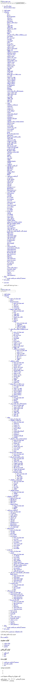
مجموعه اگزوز (14, 396)
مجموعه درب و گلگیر (19, 348)
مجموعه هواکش (14, 490)
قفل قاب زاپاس (17, 390)
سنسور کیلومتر (17, 561)
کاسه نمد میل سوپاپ (19, 469)
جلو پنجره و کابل (11, 246)
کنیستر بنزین (16, 447)
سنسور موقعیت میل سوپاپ (20, 563)
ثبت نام (6, 7)
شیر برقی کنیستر (18, 446)
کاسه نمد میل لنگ (18, 467)
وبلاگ (5, 276)
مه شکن (15, 320)
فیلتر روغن (19, 478)
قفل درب (15, 387)
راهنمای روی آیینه (21, 327)
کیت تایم (15, 482)
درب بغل (19, 356)
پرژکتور (15, 318)
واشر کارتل (16, 466)
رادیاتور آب (13, 513)
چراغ (14, 312)
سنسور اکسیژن (17, 566)
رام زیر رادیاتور (17, 374)
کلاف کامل (16, 380)
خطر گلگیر (16, 315)
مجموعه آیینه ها (14, 301)
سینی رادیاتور (16, 365)
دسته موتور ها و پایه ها (16, 452)
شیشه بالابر (16, 577)
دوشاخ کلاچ (13, 501)
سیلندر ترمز (16, 545)
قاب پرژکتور (16, 344)
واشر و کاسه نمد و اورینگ (17, 457)
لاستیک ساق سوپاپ (18, 431)
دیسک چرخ (16, 542)
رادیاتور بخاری (14, 514)
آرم (11, 615)
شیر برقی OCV (17, 569)
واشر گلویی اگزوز (18, 464)
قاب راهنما (16, 347)
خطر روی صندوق (18, 316)
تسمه (14, 450)
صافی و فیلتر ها (17, 472)
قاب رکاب (16, 409)
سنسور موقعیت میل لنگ (20, 565)
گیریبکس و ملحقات (12, 165)
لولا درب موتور (20, 353)
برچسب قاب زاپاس (15, 616)
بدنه (8, 13)
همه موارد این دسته (15, 298)
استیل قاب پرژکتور (18, 345)
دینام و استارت (14, 583)
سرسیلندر (16, 423)
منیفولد (15, 400)
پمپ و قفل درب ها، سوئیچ (17, 383)
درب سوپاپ (16, 426)
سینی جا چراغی (17, 364)
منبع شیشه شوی (17, 596)
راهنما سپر (19, 324)
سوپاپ (15, 429)
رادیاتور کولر (13, 516)
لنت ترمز (15, 539)
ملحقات (15, 437)
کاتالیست (15, 402)
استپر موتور (16, 558)
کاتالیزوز (15, 399)
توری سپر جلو (17, 335)
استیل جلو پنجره (14, 618)
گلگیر (18, 359)
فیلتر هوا (19, 475)
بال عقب (15, 414)
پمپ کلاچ (12, 502)
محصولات (6, 11)
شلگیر (15, 379)
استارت (15, 586)
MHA (14, 508)
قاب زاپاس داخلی (18, 408)
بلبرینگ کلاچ (13, 499)
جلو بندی (12, 531)
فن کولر (12, 519)
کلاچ (5, 654)
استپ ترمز (16, 557)
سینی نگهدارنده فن (18, 370)
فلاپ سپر (16, 411)
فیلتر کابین (19, 476)
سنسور (12, 552)
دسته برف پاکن (17, 581)
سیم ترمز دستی (17, 609)
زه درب (12, 621)
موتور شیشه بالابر (18, 578)
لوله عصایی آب (14, 526)
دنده (5, 656)
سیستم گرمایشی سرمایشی (11, 662)
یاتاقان (15, 488)
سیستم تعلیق (10, 193)
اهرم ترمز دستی (17, 543)
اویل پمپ (15, 487)
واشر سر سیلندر (17, 461)
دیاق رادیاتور (16, 376)
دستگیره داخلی (17, 393)
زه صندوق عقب (14, 624)
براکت (15, 339)
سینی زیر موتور (17, 368)
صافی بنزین (16, 444)
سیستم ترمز (13, 536)
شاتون (15, 484)
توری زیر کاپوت (17, 342)
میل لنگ (15, 485)
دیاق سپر (15, 377)
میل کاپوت (16, 382)
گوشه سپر (16, 338)
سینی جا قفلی (17, 371)
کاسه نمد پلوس (17, 470)
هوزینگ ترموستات (18, 435)
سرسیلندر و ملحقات (15, 420)
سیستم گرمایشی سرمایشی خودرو (16, 278)
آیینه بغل (15, 304)
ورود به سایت (11, 7)
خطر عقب (16, 313)
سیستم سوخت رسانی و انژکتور (18, 438)
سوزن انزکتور (17, 441)
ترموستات (16, 434)
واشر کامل (16, 460)
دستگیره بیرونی (17, 391)
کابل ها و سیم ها (14, 600)
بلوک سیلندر (7, 643)
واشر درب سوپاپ (18, 463)
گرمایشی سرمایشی (12, 176)
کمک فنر (12, 533)
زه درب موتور (14, 619)
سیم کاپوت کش (17, 607)
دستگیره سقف (17, 394)
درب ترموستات (14, 522)
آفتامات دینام (16, 587)
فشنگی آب (16, 555)
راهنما (15, 321)
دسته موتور (16, 455)
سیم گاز (15, 604)
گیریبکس (6, 652)
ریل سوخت (16, 443)
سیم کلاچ (15, 606)
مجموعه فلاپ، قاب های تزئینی (18, 403)
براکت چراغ (16, 341)
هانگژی (15, 507)
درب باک (19, 358)
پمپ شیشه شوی (17, 598)
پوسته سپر (16, 333)
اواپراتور (12, 520)
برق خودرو (10, 211)
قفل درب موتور (17, 388)
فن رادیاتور (13, 517)
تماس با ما (6, 279)
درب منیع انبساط (14, 525)
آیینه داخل (16, 306)
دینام (14, 589)
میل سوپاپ (16, 425)
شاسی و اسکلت (14, 361)
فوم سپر (15, 336)
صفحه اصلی (7, 10)
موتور (8, 103)
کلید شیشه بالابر (17, 580)
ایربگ (11, 300)
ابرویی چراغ (13, 610)
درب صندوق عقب (21, 355)
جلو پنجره (12, 613)
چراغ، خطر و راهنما (15, 309)
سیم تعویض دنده (17, 603)
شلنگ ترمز (16, 548)
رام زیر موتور (16, 373)
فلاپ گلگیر (16, 412)
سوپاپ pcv (16, 432)
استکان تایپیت (17, 428)
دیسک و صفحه (14, 504)
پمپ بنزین (16, 449)
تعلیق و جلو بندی (8, 663)
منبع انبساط (13, 523)
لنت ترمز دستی (17, 540)
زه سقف (12, 622)
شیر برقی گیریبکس (18, 571)
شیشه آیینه (16, 307)
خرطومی (15, 495)
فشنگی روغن (17, 560)
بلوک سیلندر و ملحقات (16, 479)
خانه (21, 631)
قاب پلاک (15, 415)
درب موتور (19, 351)
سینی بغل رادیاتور (18, 367)
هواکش (15, 493)
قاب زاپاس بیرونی (18, 406)
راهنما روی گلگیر (21, 326)
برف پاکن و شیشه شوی (16, 593)
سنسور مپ (16, 568)
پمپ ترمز (16, 546)
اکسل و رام (13, 534)
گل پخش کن (13, 612)
